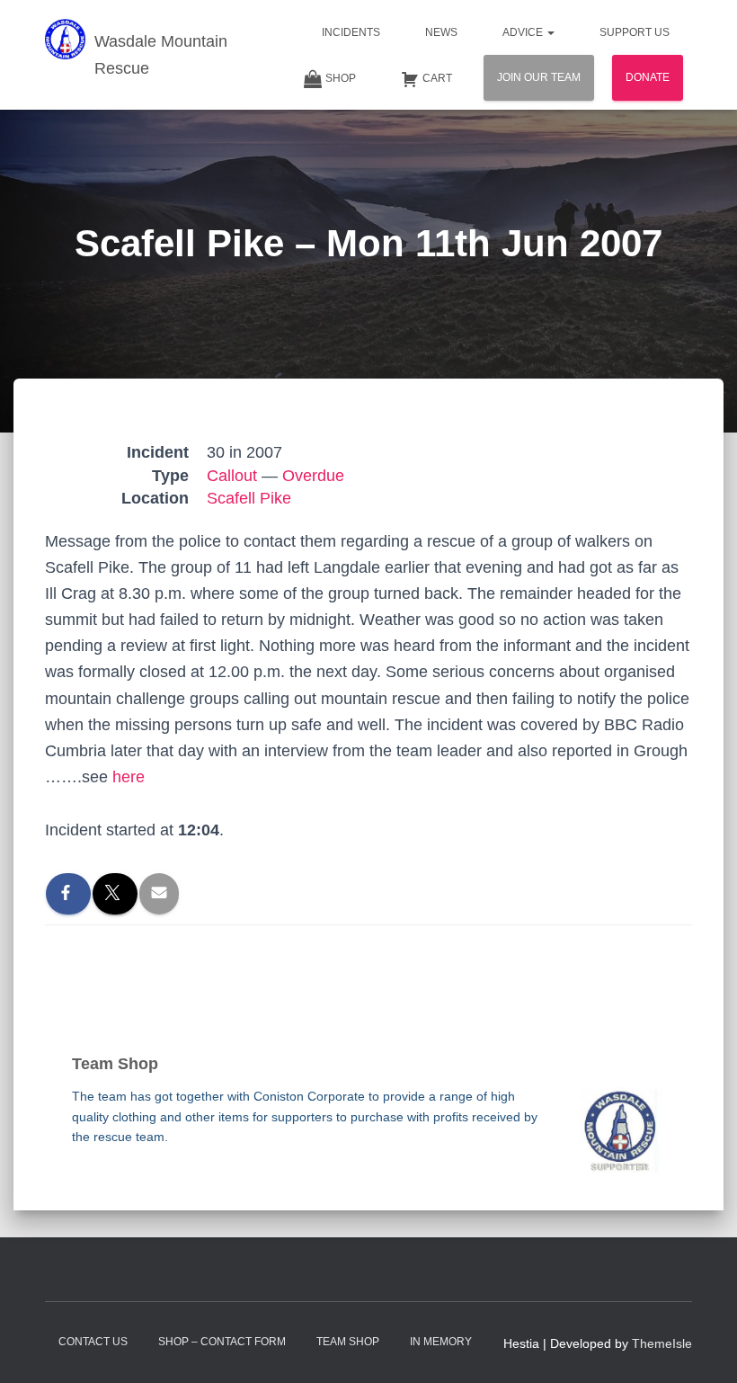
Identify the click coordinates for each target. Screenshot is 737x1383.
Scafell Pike (249, 498)
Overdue (313, 476)
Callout (232, 476)
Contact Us (93, 1341)
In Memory (441, 1341)
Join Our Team (539, 77)
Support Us (634, 32)
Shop (340, 78)
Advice (524, 32)
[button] (550, 32)
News (441, 32)
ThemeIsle (662, 1343)
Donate (648, 77)
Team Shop (347, 1341)
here (128, 777)
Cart (437, 78)
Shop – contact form (222, 1341)
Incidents (351, 32)
